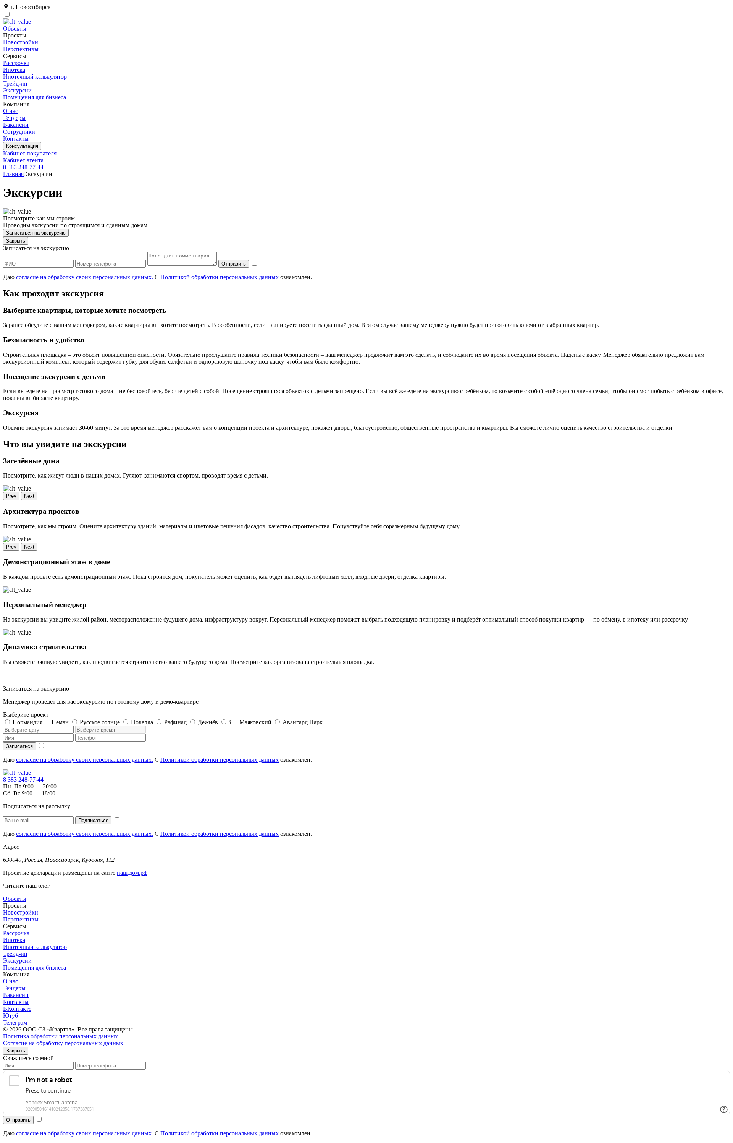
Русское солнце (100, 722)
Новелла (142, 722)
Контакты (16, 138)
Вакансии (16, 124)
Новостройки (20, 42)
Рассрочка (16, 63)
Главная (13, 174)
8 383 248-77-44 (23, 167)
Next (29, 496)
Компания (16, 974)
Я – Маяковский (250, 722)
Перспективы (21, 49)
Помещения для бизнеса (34, 97)
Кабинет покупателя (30, 153)
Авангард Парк (303, 722)
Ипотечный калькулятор (35, 76)
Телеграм (15, 1022)
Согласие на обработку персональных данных (63, 1043)
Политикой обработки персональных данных (219, 277)
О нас (10, 111)
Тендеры (14, 118)
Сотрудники (19, 131)
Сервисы (14, 926)
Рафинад (175, 722)
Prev (11, 496)
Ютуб (10, 1015)
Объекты (14, 28)
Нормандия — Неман (41, 722)
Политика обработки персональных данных (60, 1036)
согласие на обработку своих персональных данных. (84, 277)
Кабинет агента (23, 160)
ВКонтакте (17, 1008)
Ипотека (14, 69)
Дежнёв (208, 722)
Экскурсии (17, 90)
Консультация (22, 146)
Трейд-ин (15, 83)
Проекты (14, 905)
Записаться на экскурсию (36, 233)
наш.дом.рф (132, 872)
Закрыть (15, 241)
